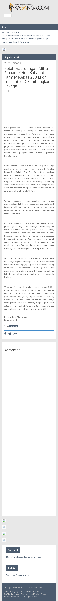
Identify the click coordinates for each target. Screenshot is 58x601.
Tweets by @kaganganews (17, 575)
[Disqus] (29, 396)
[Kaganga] (29, 7)
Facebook (13, 550)
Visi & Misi (35, 594)
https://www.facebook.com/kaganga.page (24, 557)
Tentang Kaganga (11, 591)
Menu (5, 28)
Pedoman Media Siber (30, 591)
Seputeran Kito (12, 32)
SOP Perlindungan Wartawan (16, 594)
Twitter (12, 568)
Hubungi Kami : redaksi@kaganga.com (20, 596)
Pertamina (13, 326)
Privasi (43, 594)
